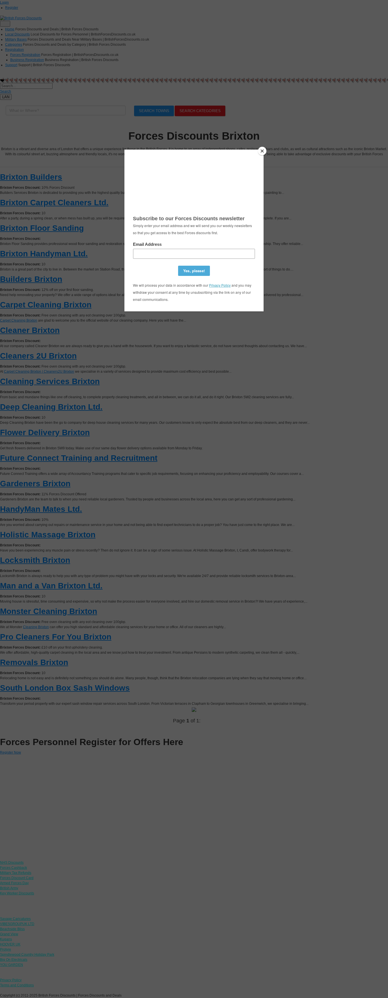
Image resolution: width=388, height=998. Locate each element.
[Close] (262, 151)
